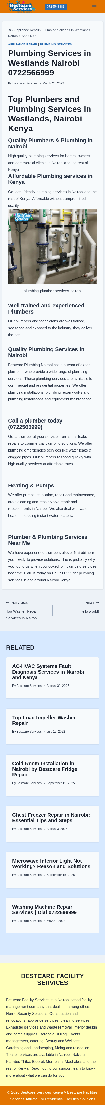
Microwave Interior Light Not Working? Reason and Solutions (51, 863)
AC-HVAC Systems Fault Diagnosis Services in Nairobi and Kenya (48, 671)
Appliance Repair (22, 44)
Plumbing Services (56, 44)
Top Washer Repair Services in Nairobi (22, 610)
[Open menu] (94, 6)
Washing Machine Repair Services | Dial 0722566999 (44, 909)
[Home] (9, 30)
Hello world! (89, 607)
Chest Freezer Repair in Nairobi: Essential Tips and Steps (51, 817)
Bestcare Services (24, 83)
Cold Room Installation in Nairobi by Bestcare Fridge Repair (44, 769)
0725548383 (56, 6)
